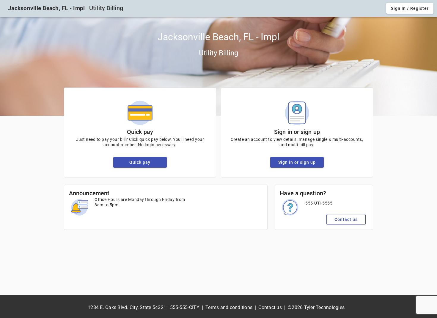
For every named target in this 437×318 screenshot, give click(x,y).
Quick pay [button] (139, 162)
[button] (409, 8)
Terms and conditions (228, 307)
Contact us (270, 307)
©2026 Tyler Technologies (316, 307)
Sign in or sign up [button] (297, 162)
